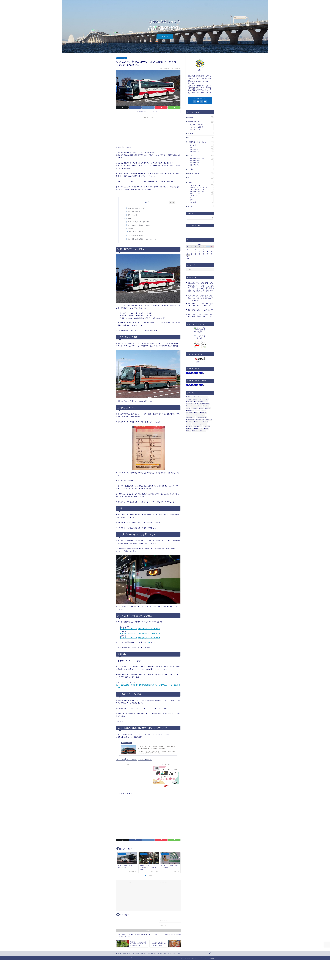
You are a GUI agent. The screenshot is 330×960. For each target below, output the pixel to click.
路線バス (207, 426)
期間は (130, 218)
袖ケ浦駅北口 (198, 426)
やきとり (189, 401)
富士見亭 (189, 412)
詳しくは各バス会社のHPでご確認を (139, 225)
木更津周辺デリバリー (201, 160)
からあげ (197, 396)
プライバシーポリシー (122, 957)
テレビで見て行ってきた (201, 191)
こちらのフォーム (193, 92)
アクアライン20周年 (201, 129)
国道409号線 (190, 410)
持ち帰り (203, 412)
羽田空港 (195, 424)
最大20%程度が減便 (134, 211)
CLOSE (172, 202)
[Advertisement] (148, 131)
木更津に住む (200, 169)
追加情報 (130, 228)
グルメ (200, 155)
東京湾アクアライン (200, 122)
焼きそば (189, 421)
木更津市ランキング (200, 362)
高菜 (188, 430)
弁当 (196, 412)
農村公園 (189, 428)
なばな (189, 399)
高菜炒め (195, 430)
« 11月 (188, 258)
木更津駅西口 (200, 419)
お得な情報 (201, 202)
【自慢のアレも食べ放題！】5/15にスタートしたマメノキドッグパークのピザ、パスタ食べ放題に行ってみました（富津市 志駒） (201, 297)
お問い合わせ (133, 957)
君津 (201, 408)
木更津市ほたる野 (202, 417)
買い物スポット (201, 151)
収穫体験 (195, 408)
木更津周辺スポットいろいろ (200, 142)
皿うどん (205, 421)
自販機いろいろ (201, 195)
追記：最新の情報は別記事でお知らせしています (143, 239)
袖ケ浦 (189, 426)
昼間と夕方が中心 (133, 215)
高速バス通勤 (148, 759)
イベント (200, 137)
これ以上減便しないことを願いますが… (140, 222)
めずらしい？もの (201, 193)
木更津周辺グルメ (201, 165)
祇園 (188, 424)
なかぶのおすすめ (201, 185)
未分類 (200, 206)
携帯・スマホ (201, 200)
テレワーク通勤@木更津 (204, 403)
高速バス (141, 759)
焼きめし (197, 421)
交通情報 (200, 133)
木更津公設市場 (191, 417)
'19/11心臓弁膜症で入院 (201, 189)
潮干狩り (209, 419)
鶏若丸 (203, 430)
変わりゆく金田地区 (200, 173)
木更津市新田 (190, 419)
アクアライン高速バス (121, 58)
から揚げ (205, 396)
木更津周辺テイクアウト (201, 158)
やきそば (206, 399)
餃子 (206, 428)
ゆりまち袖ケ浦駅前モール (201, 401)
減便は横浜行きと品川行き (136, 208)
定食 (204, 410)
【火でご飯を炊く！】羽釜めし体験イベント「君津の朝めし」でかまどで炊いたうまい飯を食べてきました (201, 284)
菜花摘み (203, 424)
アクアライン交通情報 (201, 127)
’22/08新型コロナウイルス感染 (201, 187)
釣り (201, 198)
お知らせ (200, 117)
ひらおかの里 (197, 399)
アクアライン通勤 (121, 759)
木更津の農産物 (201, 163)
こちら (149, 642)
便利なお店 (201, 145)
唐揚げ (208, 408)
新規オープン (201, 147)
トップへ (165, 36)
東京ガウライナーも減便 (136, 231)
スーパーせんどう (191, 403)
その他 (200, 182)
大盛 (198, 410)
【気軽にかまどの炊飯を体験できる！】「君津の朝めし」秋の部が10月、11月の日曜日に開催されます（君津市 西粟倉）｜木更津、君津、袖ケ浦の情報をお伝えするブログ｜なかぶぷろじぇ (201, 288)
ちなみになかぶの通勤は (135, 235)
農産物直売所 (201, 149)
